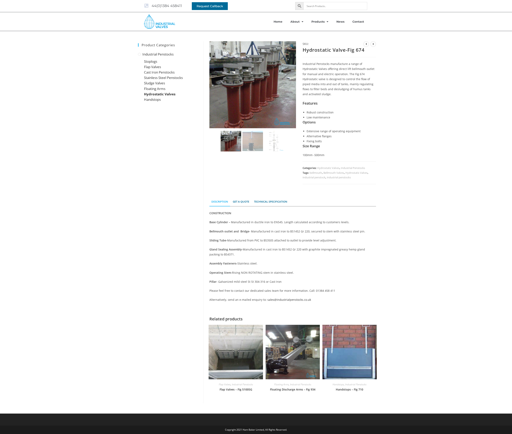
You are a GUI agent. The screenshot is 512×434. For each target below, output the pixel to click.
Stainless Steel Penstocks (163, 77)
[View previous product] (366, 44)
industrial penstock (314, 177)
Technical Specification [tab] (270, 201)
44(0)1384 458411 (167, 6)
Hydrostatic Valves (328, 168)
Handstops (338, 384)
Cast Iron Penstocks (159, 72)
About (295, 21)
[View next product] (373, 44)
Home (278, 21)
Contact (358, 21)
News (340, 21)
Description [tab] (219, 201)
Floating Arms (281, 384)
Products (318, 21)
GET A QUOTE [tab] (241, 201)
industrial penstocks (339, 177)
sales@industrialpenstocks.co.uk (289, 300)
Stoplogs (150, 61)
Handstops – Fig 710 (349, 389)
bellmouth (316, 173)
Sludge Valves (154, 83)
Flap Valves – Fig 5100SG (236, 389)
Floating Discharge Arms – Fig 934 (292, 389)
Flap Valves (225, 384)
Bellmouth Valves (333, 173)
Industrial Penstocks (353, 168)
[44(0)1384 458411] (146, 5)
